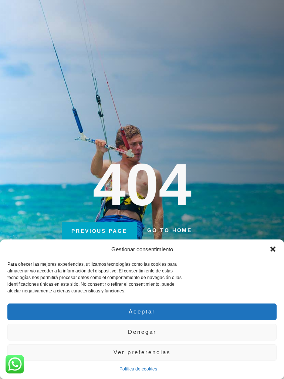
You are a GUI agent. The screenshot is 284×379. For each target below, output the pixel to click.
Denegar (142, 332)
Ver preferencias (142, 352)
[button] (273, 249)
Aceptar (142, 311)
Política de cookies (138, 369)
